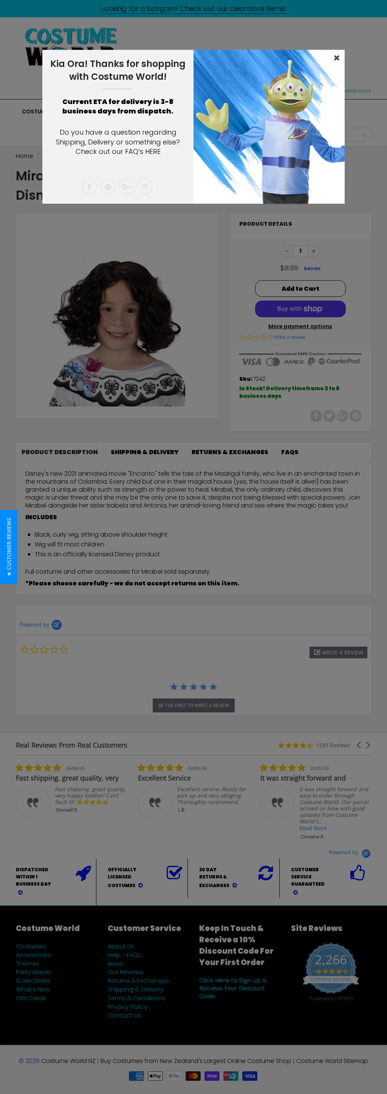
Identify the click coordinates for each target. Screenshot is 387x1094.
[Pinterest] (107, 186)
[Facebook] (89, 186)
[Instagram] (144, 186)
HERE (153, 151)
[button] (9, 547)
